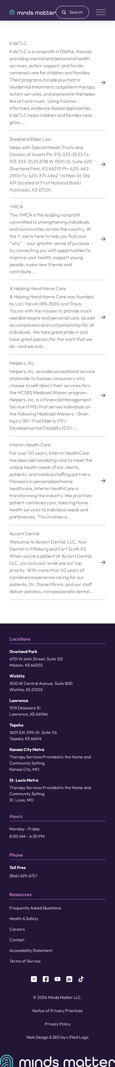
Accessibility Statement (30, 950)
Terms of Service (25, 961)
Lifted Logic (78, 1037)
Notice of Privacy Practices (57, 1010)
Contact (16, 939)
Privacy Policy (57, 1024)
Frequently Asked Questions (35, 908)
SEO (56, 1037)
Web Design (37, 1037)
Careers (17, 929)
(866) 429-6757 (23, 875)
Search (76, 12)
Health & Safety (23, 918)
